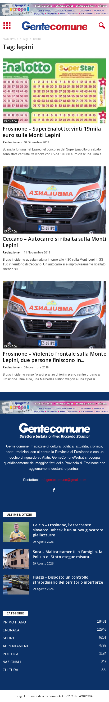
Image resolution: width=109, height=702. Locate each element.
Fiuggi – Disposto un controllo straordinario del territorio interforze (68, 580)
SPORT (9, 638)
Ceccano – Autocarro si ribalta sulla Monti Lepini (54, 242)
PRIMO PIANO (14, 622)
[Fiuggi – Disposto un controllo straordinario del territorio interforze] (16, 585)
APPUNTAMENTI (16, 646)
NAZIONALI (12, 662)
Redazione (11, 142)
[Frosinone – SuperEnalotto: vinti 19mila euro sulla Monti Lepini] (54, 89)
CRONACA (10, 121)
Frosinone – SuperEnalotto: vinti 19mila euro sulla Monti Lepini (52, 132)
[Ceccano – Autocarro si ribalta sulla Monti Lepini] (54, 200)
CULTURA (10, 670)
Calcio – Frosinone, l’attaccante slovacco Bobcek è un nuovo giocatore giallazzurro (68, 529)
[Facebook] (55, 491)
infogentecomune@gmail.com (63, 480)
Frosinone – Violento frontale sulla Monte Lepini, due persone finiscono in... (54, 357)
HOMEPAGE (10, 39)
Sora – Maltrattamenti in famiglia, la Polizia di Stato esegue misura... (67, 554)
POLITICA (11, 654)
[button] (101, 26)
